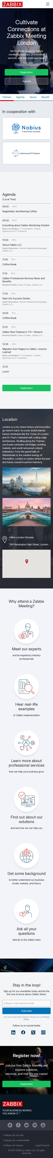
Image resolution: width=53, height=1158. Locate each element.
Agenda (26, 81)
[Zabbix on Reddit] (26, 1125)
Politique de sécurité (14, 1135)
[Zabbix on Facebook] (18, 1125)
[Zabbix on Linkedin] (34, 1125)
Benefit (45, 97)
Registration (26, 72)
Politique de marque (13, 1145)
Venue (33, 97)
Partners (6, 97)
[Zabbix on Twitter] (10, 1125)
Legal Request (42, 1145)
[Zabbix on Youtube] (43, 1125)
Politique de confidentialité (16, 1140)
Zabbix (12, 4)
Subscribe (26, 1010)
